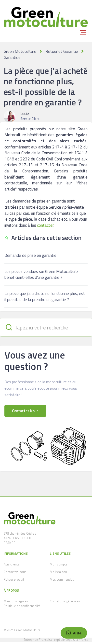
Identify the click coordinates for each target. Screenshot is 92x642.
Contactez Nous (25, 411)
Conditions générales (65, 601)
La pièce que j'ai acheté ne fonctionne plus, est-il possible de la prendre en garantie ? (45, 296)
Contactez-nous (15, 571)
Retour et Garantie (61, 51)
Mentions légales (16, 601)
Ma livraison (58, 571)
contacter (45, 225)
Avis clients (11, 564)
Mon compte (58, 564)
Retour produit (14, 579)
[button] (83, 32)
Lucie (24, 113)
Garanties (12, 57)
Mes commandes (62, 579)
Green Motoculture (20, 51)
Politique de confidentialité (22, 605)
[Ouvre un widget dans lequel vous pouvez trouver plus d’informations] (73, 633)
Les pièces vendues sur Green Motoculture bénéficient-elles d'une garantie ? (41, 274)
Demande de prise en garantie (30, 255)
